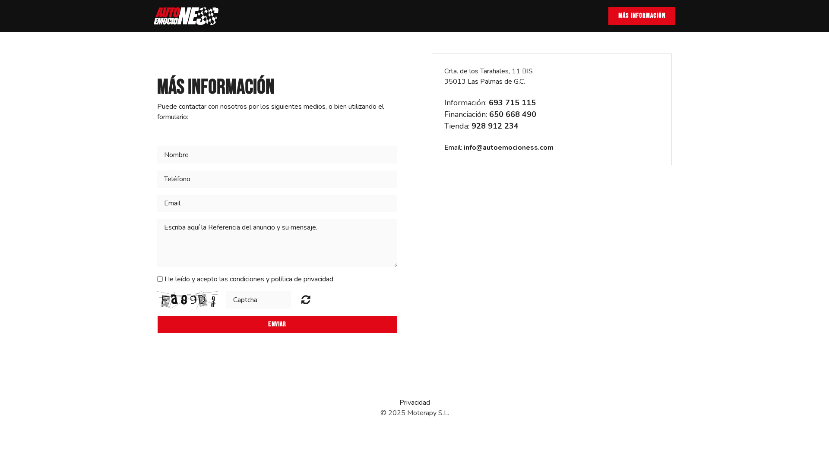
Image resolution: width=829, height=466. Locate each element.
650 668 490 (512, 114)
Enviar (277, 324)
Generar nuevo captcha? (305, 299)
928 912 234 (495, 126)
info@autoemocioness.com (509, 147)
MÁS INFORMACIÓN (641, 16)
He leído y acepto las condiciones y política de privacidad (249, 279)
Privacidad (414, 402)
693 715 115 (512, 103)
